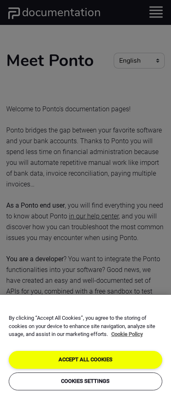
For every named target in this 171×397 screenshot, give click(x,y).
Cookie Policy (127, 334)
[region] (85, 346)
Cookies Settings (85, 381)
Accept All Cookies (85, 359)
